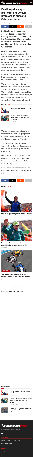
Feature (5, 210)
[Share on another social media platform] (28, 26)
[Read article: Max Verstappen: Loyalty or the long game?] (5, 110)
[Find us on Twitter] (5, 452)
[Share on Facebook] (5, 26)
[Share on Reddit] (20, 26)
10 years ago (7, 23)
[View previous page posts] (15, 125)
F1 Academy (6, 270)
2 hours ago (14, 112)
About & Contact (5, 440)
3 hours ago (14, 121)
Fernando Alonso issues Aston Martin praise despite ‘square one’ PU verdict (21, 117)
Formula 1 (6, 239)
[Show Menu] (31, 2)
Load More (16, 285)
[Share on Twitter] (13, 26)
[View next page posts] (18, 125)
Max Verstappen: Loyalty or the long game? (16, 214)
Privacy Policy (16, 440)
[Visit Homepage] (14, 2)
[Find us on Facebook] (1, 452)
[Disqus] (16, 316)
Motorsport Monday (6, 443)
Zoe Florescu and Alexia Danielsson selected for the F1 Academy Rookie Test (20, 410)
